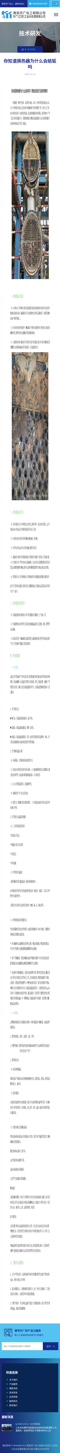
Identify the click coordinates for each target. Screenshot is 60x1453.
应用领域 (13, 1397)
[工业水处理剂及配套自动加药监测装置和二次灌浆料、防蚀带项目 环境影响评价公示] (9, 1427)
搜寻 (48, 1346)
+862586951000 (39, 3)
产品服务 (13, 1384)
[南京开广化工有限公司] (24, 14)
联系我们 (13, 1405)
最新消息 (13, 1388)
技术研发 (13, 1392)
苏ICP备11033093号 (39, 1449)
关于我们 (13, 1380)
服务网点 (13, 1401)
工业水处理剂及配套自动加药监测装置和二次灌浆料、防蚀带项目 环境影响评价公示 (36, 1429)
